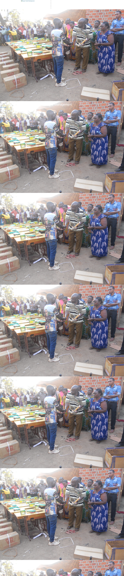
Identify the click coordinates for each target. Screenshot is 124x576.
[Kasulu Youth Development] (28, 0)
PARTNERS (54, 5)
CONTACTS (54, 6)
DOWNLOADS (55, 3)
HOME (53, 0)
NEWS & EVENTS (56, 8)
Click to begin (3, 126)
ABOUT (53, 2)
